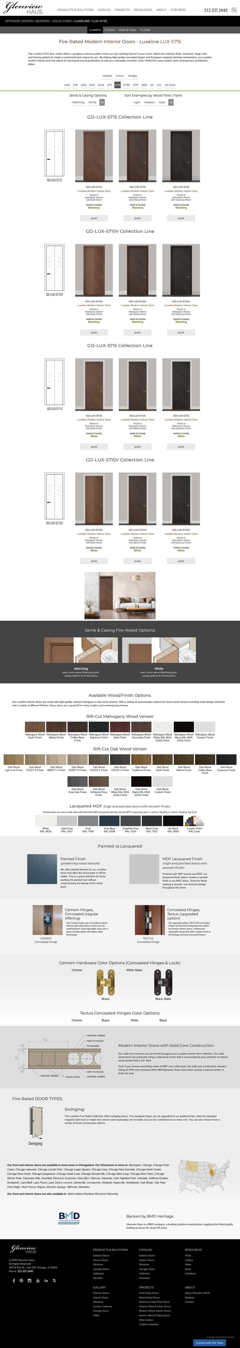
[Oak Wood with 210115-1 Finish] (120, 759)
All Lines (170, 85)
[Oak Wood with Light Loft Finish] (14, 759)
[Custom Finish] (194, 821)
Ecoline (110, 30)
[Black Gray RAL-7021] (152, 821)
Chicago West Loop (117, 1173)
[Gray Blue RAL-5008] (109, 821)
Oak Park (159, 1182)
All (102, 102)
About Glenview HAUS (197, 1292)
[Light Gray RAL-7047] (67, 821)
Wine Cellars (146, 1320)
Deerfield (47, 1178)
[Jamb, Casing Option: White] (159, 650)
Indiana (79, 1193)
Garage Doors (101, 1269)
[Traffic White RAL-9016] (45, 821)
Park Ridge (13, 1186)
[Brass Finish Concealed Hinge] (106, 982)
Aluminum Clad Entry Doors (154, 1301)
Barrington (135, 1165)
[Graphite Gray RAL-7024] (131, 821)
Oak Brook (146, 1182)
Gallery (189, 1260)
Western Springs (56, 1186)
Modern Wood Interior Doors (155, 1310)
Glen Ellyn (83, 1178)
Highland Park (128, 1178)
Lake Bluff (26, 1182)
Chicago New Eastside (122, 1169)
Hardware (144, 1278)
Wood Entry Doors (149, 1297)
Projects (122, 10)
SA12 (83, 85)
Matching (78, 102)
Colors (120, 75)
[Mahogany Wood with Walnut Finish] (56, 727)
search (234, 10)
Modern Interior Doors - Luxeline (120, 41)
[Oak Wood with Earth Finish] (163, 759)
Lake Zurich (55, 1182)
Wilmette (72, 1186)
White (92, 102)
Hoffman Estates (158, 1178)
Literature (190, 1273)
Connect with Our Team (209, 1342)
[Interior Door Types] (35, 1147)
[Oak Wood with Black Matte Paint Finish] (141, 781)
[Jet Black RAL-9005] (173, 821)
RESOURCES (143, 10)
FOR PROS (178, 10)
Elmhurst (58, 1178)
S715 (117, 85)
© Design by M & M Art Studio (220, 1337)
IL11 (152, 85)
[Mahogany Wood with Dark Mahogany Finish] (120, 727)
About (161, 10)
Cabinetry (98, 1273)
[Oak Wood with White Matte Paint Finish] (120, 781)
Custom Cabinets (102, 1306)
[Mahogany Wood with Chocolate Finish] (141, 727)
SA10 (67, 85)
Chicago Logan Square (77, 1169)
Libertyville (79, 1182)
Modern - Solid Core (54, 21)
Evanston (70, 1178)
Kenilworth (13, 1182)
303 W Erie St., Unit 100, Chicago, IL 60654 (33, 1267)
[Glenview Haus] (13, 1280)
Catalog (104, 10)
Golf (116, 1178)
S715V (126, 85)
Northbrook (132, 1182)
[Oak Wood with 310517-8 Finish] (77, 759)
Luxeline (95, 30)
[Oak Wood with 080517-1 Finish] (56, 759)
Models (107, 75)
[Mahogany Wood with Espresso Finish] (99, 727)
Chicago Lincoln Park (50, 1169)
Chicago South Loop (68, 1173)
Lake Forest (40, 1182)
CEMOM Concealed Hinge (46, 940)
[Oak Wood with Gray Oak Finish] (77, 781)
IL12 (159, 85)
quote (94, 218)
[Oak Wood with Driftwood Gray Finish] (99, 781)
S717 (135, 85)
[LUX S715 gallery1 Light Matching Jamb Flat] (120, 596)
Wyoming (112, 1193)
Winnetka (84, 1186)
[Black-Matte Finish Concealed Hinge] (163, 982)
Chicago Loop (99, 1169)
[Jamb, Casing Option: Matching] (81, 650)
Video (188, 1264)
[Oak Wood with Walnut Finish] (184, 759)
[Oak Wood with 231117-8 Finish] (35, 759)
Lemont (67, 1182)
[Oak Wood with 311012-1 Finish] (99, 759)
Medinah (107, 1182)
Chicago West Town (141, 1173)
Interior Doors (19, 21)
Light (137, 102)
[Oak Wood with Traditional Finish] (141, 759)
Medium (149, 102)
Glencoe (95, 1178)
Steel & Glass (127, 30)
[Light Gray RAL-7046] (88, 821)
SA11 (75, 85)
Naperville (119, 1182)
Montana (89, 1193)
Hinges (132, 75)
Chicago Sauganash (43, 1173)
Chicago (147, 1165)
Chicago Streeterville (93, 1173)
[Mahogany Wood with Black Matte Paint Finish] (184, 727)
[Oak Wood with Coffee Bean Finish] (205, 759)
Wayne (41, 1186)
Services (98, 1278)
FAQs (188, 1255)
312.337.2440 (216, 10)
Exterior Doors (101, 1255)
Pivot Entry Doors (148, 1292)
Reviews (189, 1297)
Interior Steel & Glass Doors (154, 1315)
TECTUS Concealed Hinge (148, 940)
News (188, 1269)
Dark (162, 102)
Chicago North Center (148, 1169)
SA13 (92, 85)
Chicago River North (19, 1173)
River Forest (28, 1186)
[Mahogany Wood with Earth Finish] (35, 727)
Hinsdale (142, 1178)
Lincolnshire (94, 1182)
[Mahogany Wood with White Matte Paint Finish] (163, 727)
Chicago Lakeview (26, 1169)
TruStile (145, 30)
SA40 (101, 85)
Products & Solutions (75, 10)
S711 (109, 85)
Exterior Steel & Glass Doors (155, 1306)
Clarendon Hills (31, 1178)
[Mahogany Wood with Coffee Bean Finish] (77, 727)
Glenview (107, 1178)
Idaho (71, 1193)
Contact (189, 1301)
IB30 (144, 85)
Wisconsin (100, 1193)
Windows (98, 1264)
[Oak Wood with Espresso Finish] (226, 759)
